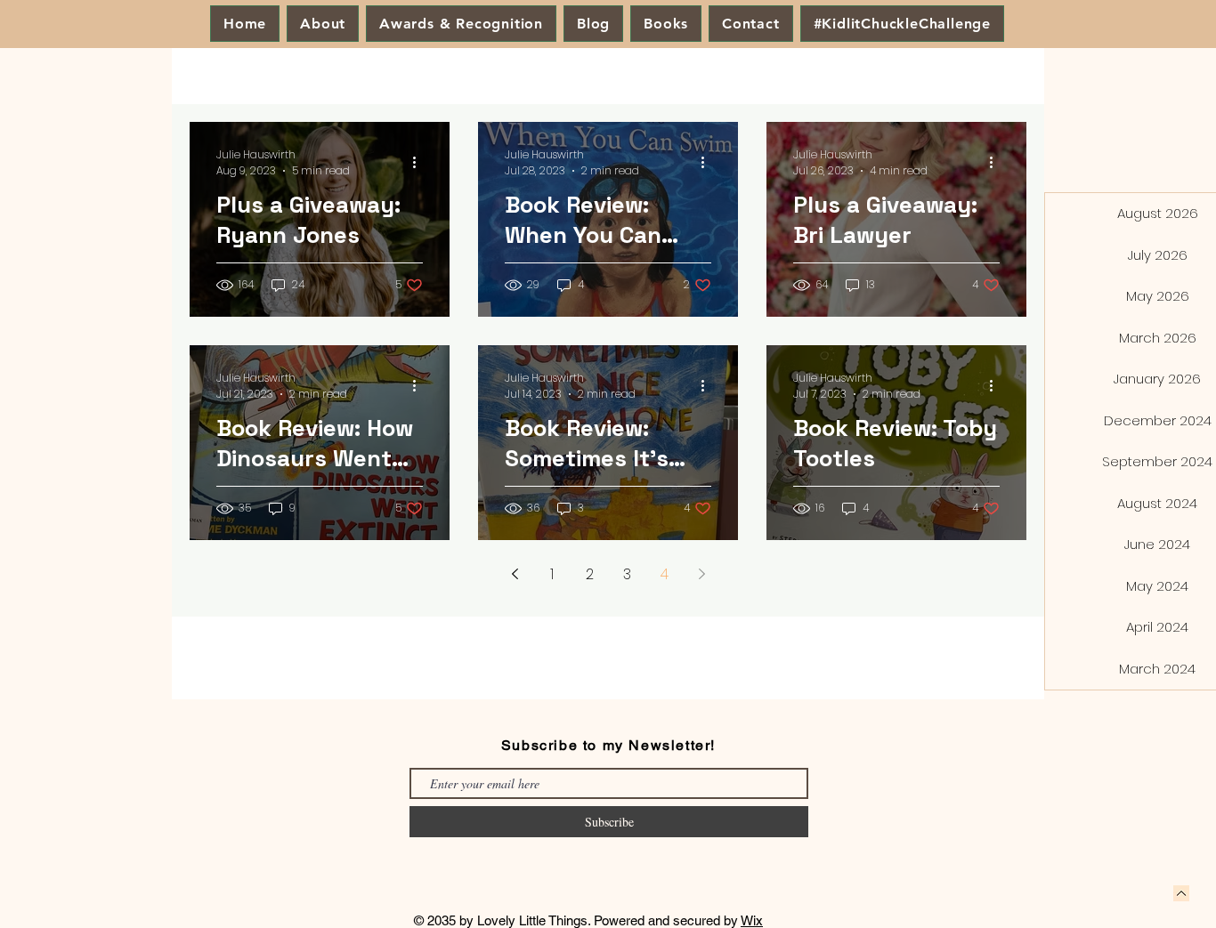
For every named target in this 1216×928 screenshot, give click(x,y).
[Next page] (701, 574)
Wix (752, 920)
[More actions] (420, 162)
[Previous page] (515, 574)
